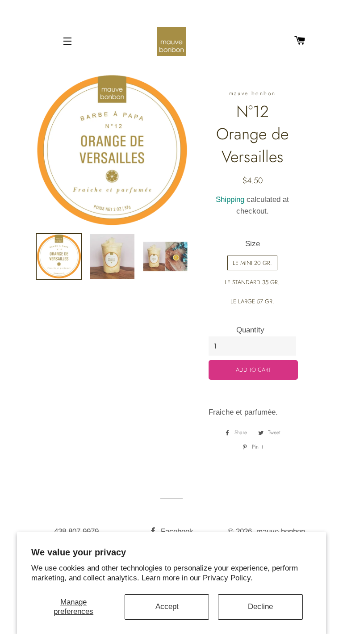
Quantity (250, 330)
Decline (260, 606)
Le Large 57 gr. (252, 301)
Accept (167, 606)
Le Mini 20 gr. (252, 263)
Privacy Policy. (228, 578)
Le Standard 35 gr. (252, 282)
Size (252, 243)
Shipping (230, 199)
